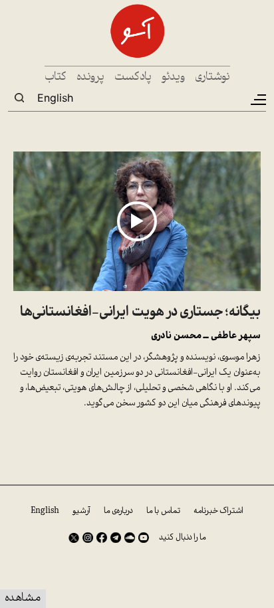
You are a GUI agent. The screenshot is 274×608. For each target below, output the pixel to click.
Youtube (143, 537)
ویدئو (173, 77)
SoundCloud (129, 537)
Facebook (101, 537)
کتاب (56, 77)
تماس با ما (163, 511)
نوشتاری (212, 77)
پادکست (133, 77)
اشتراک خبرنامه (218, 511)
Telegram (115, 537)
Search (19, 98)
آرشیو (81, 511)
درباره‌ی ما (118, 511)
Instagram (87, 537)
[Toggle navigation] (257, 99)
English (55, 97)
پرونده (90, 77)
